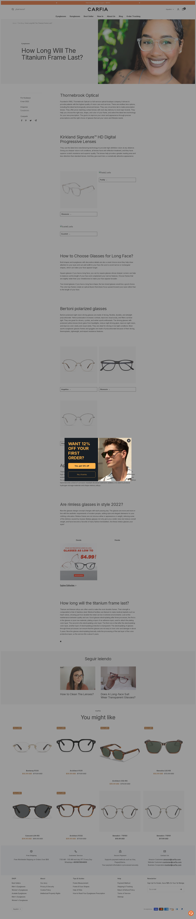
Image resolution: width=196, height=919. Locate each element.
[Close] (128, 440)
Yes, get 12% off (82, 466)
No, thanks (82, 474)
